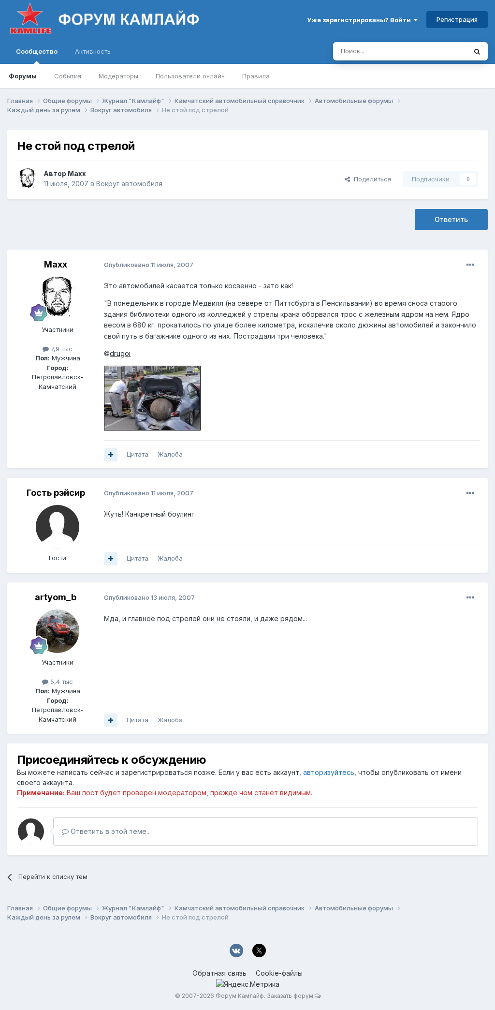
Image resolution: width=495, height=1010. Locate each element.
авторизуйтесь (328, 772)
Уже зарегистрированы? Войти (360, 20)
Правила (256, 76)
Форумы (23, 76)
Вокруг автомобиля (129, 183)
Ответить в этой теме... (110, 831)
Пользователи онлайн (190, 76)
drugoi (120, 353)
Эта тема (440, 51)
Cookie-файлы (279, 973)
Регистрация (457, 19)
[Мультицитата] (110, 454)
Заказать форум (290, 995)
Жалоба (170, 454)
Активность (93, 51)
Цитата (137, 454)
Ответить (451, 219)
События (67, 76)
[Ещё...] (470, 265)
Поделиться (370, 179)
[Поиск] (477, 51)
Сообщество (37, 51)
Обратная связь (219, 973)
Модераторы (118, 76)
